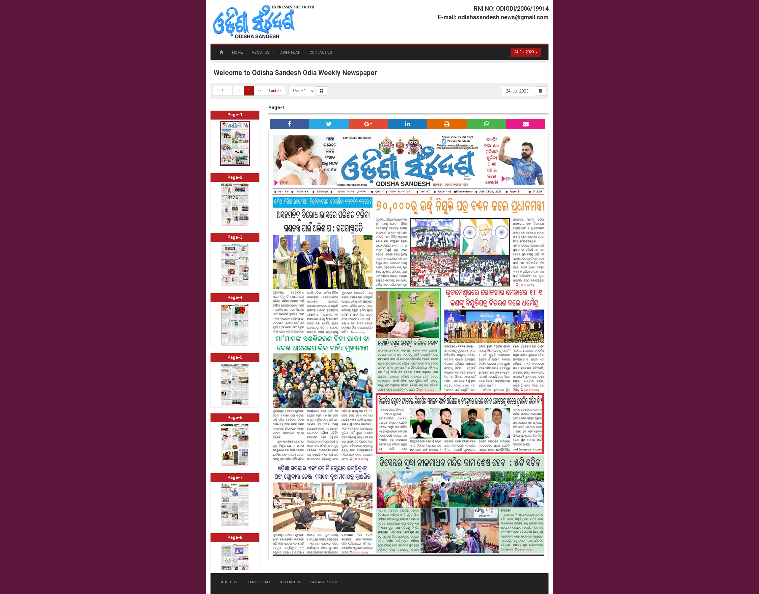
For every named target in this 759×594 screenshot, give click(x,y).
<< (238, 90)
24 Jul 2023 (524, 52)
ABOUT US (260, 52)
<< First (222, 90)
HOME (237, 52)
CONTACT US (321, 52)
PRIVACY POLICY (324, 582)
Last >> (275, 90)
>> (259, 90)
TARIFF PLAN (289, 52)
